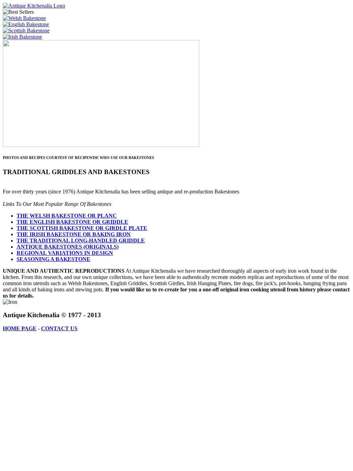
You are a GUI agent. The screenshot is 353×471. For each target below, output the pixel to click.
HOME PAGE (20, 328)
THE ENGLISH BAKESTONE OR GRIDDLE (72, 222)
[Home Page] (34, 6)
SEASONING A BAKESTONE (53, 259)
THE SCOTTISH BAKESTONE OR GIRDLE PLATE (82, 228)
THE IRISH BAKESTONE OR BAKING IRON (74, 234)
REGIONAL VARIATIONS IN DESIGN (65, 253)
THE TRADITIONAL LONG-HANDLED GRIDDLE (81, 240)
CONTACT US (59, 328)
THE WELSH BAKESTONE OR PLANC (67, 216)
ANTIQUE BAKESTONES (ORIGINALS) (68, 247)
